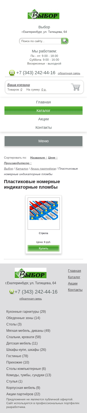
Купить (43, 248)
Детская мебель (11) (22, 343)
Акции (43, 119)
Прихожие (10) (17, 362)
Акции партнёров (43, 168)
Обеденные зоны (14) (23, 318)
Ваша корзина (18, 85)
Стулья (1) (14, 381)
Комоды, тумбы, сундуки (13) (28, 375)
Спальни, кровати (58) (23, 337)
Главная (43, 102)
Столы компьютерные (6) (26, 368)
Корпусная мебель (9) (23, 388)
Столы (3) (14, 324)
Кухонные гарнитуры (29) (26, 311)
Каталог (43, 110)
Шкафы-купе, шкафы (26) (26, 349)
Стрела (43, 233)
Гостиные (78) (17, 356)
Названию (38, 157)
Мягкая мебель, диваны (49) (28, 330)
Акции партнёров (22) (23, 394)
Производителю (18, 163)
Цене (53, 157)
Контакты (43, 127)
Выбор (8, 168)
